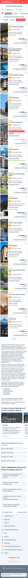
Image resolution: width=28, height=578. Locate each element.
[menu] (26, 2)
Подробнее (5, 436)
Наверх (14, 339)
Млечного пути (16, 367)
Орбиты (3, 367)
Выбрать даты (20, 19)
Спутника (8, 367)
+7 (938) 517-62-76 (8, 515)
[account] (22, 2)
